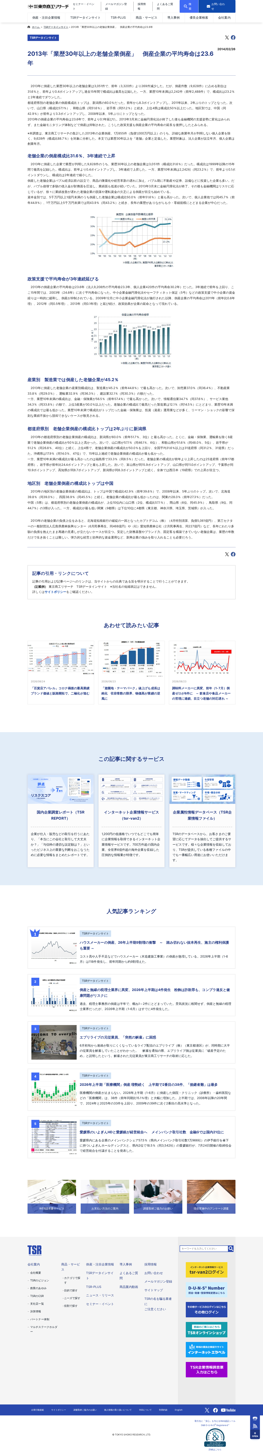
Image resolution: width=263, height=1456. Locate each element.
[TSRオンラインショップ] (206, 1329)
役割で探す (71, 1305)
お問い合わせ (153, 1273)
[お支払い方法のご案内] (105, 1196)
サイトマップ (153, 1290)
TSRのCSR (37, 1296)
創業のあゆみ (38, 1288)
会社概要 (35, 1272)
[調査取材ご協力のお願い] (158, 1196)
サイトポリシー (55, 592)
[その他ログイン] (206, 1309)
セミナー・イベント (100, 1304)
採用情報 (150, 1264)
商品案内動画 (129, 1287)
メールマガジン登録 (158, 1281)
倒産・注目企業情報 (46, 17)
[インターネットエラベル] (206, 1349)
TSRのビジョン (39, 1280)
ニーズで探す (72, 1298)
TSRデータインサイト (85, 17)
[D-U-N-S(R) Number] (206, 1289)
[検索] (231, 1248)
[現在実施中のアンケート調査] (211, 1196)
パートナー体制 (39, 1319)
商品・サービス (146, 17)
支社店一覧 (37, 1303)
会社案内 (224, 17)
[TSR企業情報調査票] (206, 1369)
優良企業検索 (199, 17)
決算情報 (35, 1311)
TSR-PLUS (118, 17)
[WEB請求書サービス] (52, 1196)
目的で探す (71, 1290)
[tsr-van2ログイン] (206, 1269)
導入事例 (173, 17)
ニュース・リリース (100, 1295)
